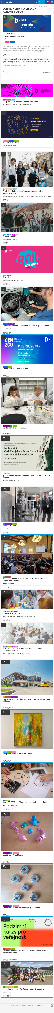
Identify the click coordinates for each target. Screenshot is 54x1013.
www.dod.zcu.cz (14, 55)
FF (3, 189)
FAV (4, 611)
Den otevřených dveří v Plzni (43, 6)
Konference (8, 99)
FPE (11, 426)
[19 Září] (27, 304)
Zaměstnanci (15, 234)
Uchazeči (7, 42)
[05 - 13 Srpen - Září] (27, 931)
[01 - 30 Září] (27, 729)
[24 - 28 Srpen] (27, 780)
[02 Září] (27, 633)
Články (35, 2)
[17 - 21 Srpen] (27, 883)
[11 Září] (27, 349)
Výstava (14, 751)
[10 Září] (27, 400)
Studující (13, 99)
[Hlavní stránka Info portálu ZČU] (9, 2)
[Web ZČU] (2, 2)
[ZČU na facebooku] (52, 1006)
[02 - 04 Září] (27, 677)
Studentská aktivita (9, 189)
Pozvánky (41, 2)
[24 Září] (27, 169)
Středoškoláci (6, 140)
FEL (4, 800)
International (8, 611)
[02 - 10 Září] (27, 599)
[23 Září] (27, 217)
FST (11, 853)
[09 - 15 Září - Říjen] (27, 504)
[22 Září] (27, 259)
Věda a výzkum (11, 323)
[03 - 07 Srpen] (27, 973)
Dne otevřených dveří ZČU (20, 65)
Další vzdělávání (6, 426)
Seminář (4, 646)
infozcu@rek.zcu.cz (39, 1005)
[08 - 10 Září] (27, 554)
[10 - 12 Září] (27, 453)
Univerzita (12, 42)
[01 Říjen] (27, 90)
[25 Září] (27, 124)
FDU (4, 99)
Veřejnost (16, 140)
